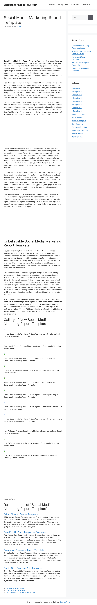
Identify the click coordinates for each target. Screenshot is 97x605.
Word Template (77, 137)
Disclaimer (75, 5)
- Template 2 (10, 588)
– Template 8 (77, 111)
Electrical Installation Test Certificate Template (20, 592)
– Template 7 (77, 108)
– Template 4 (77, 98)
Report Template (20, 588)
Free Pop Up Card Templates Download (25, 532)
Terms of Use (86, 5)
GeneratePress (65, 602)
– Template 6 (77, 104)
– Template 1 (76, 88)
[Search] (90, 17)
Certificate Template (79, 127)
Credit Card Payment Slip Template (23, 568)
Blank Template (77, 117)
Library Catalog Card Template (15, 590)
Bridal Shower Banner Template (21, 514)
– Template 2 (77, 92)
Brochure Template (79, 121)
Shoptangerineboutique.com (20, 4)
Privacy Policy (63, 5)
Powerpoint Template (80, 130)
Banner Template (78, 114)
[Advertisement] (33, 44)
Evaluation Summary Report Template (24, 550)
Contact (51, 5)
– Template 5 (77, 101)
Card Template (77, 124)
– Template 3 (77, 95)
